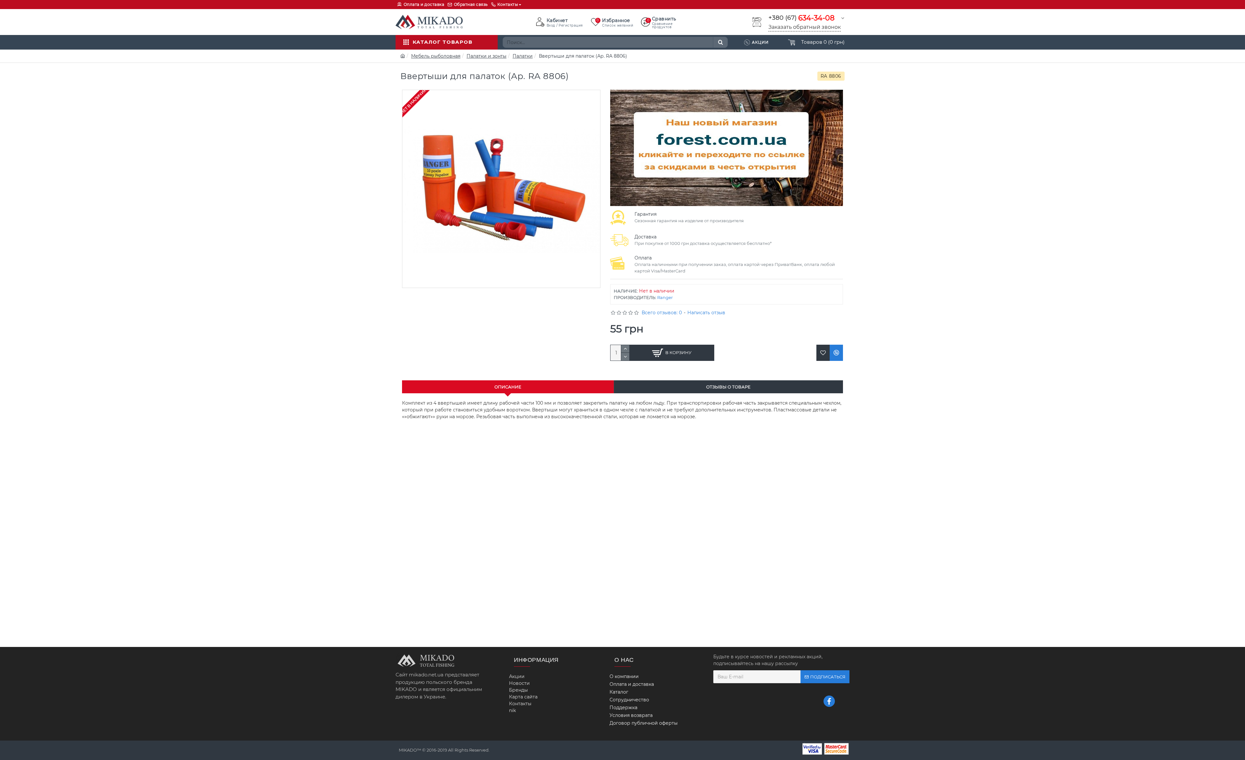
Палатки (523, 56)
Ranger (665, 297)
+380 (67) (801, 18)
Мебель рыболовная (435, 56)
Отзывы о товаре (728, 386)
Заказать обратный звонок (804, 27)
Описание (507, 386)
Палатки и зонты (486, 56)
